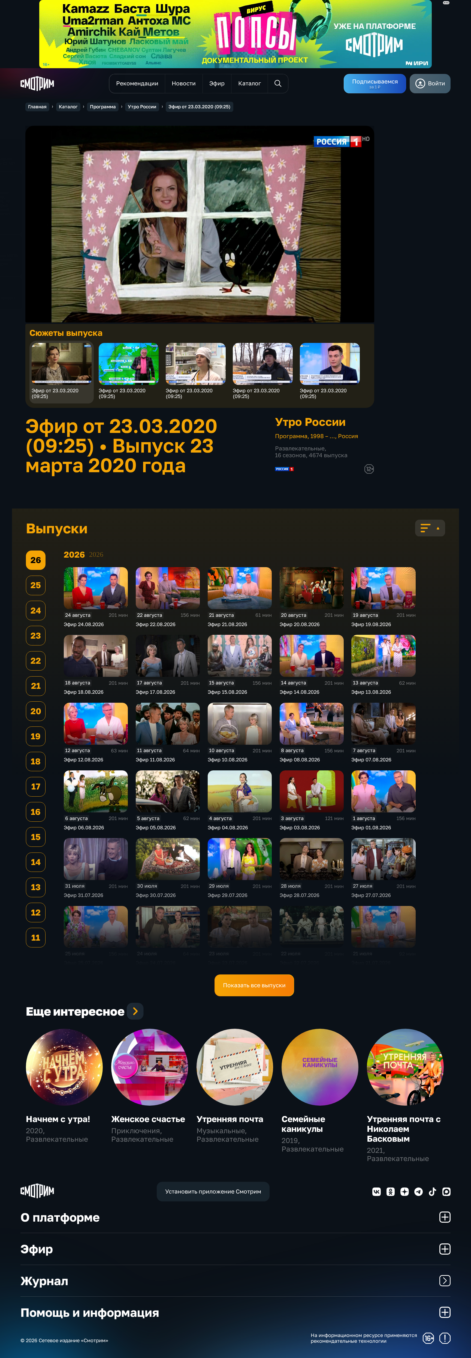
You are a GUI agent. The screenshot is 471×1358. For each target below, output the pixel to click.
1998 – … (322, 436)
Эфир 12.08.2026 (83, 759)
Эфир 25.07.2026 (83, 963)
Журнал (44, 1280)
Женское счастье (148, 1119)
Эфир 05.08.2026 (156, 827)
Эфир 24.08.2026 (84, 624)
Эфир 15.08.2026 (227, 692)
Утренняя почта (230, 1119)
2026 (96, 554)
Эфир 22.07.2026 (299, 963)
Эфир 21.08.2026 (227, 624)
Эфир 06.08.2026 (84, 827)
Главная (37, 106)
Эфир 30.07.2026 (156, 895)
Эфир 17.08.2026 (155, 692)
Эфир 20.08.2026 (300, 624)
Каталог (68, 106)
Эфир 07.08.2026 (371, 759)
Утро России (142, 106)
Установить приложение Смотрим (213, 1191)
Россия (348, 436)
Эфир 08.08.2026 (300, 759)
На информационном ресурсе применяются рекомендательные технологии (364, 1338)
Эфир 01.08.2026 (371, 827)
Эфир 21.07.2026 (371, 963)
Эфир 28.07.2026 (299, 895)
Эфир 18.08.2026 (84, 692)
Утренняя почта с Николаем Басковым (404, 1129)
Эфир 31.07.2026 (83, 895)
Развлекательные (300, 448)
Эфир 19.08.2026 (371, 624)
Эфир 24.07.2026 (156, 963)
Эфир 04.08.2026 (228, 827)
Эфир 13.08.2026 (371, 692)
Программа (103, 106)
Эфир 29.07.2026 (227, 895)
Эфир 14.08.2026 (299, 692)
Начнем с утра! (58, 1119)
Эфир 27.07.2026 (371, 895)
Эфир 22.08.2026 (156, 624)
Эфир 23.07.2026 (227, 963)
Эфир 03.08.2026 (300, 827)
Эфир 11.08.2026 (155, 759)
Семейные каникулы (303, 1124)
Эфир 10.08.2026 (227, 759)
